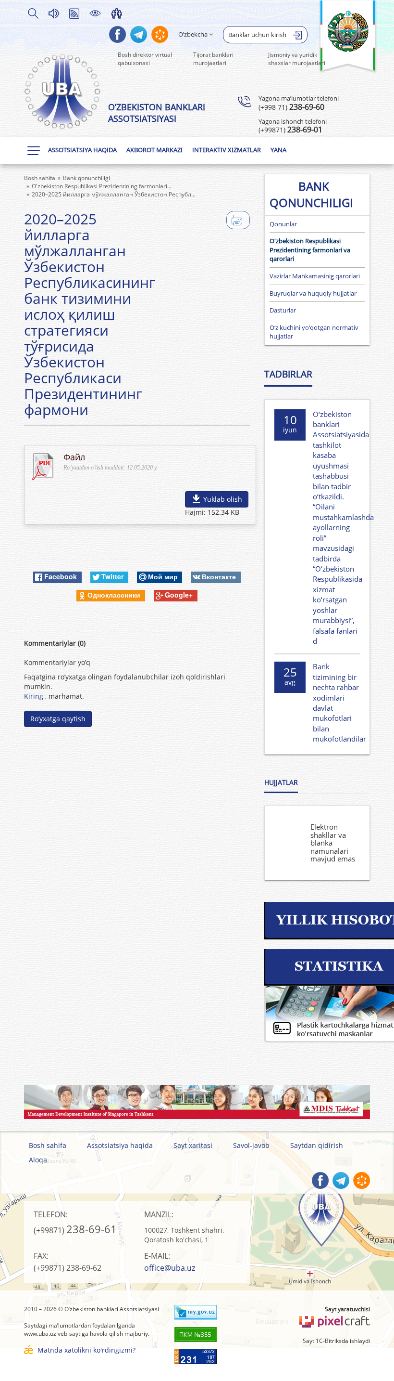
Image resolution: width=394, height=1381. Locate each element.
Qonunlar (283, 224)
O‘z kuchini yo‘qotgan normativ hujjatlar (314, 332)
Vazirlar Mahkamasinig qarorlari (315, 276)
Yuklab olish (222, 499)
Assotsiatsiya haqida (82, 149)
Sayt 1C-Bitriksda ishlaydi (336, 1341)
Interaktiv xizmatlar (226, 149)
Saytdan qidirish (316, 1145)
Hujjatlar (281, 782)
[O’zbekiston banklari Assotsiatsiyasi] (62, 91)
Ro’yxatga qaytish (58, 718)
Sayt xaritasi (192, 1145)
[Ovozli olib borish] (53, 13)
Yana (278, 149)
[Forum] (117, 13)
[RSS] (74, 13)
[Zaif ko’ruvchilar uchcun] (95, 13)
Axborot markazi (154, 149)
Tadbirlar (288, 374)
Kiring (34, 696)
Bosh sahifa (47, 1145)
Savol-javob (251, 1145)
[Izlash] (32, 13)
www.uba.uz (40, 1333)
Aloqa (38, 1159)
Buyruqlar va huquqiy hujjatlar (313, 293)
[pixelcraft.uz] (334, 1320)
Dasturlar (283, 310)
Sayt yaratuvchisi (347, 1309)
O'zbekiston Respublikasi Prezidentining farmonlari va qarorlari (310, 249)
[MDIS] (197, 1102)
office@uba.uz (169, 1268)
